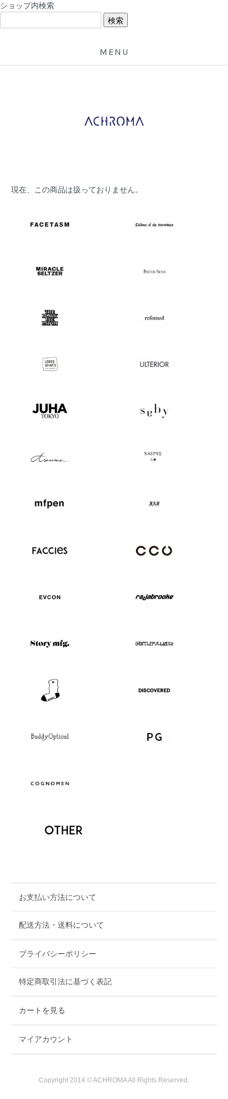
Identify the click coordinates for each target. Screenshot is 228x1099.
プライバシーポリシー (57, 953)
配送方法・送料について (61, 924)
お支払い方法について (57, 897)
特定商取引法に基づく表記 (65, 981)
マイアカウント (46, 1039)
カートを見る (42, 1010)
